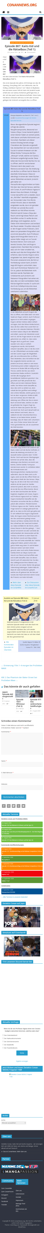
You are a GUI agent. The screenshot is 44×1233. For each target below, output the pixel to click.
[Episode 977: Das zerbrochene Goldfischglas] (36, 691)
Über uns (19, 1190)
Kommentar (6, 732)
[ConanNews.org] (3, 12)
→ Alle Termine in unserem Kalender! (14, 897)
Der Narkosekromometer (12, 1038)
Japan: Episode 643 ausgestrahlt (7, 695)
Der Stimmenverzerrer (11, 1042)
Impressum (19, 1200)
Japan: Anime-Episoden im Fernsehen (22, 43)
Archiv (3, 1120)
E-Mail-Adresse (7, 772)
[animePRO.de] (33, 1166)
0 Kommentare (31, 52)
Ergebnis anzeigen (22, 1061)
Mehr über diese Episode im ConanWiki (16, 585)
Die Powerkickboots (10, 1048)
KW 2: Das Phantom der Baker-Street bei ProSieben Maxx (19, 679)
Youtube (4, 1205)
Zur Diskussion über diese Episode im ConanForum (32, 585)
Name (4, 761)
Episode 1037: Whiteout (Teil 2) (20, 702)
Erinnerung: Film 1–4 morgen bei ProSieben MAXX (21, 667)
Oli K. (22, 52)
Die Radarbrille (9, 1045)
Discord (3, 1198)
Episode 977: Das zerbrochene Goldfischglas (35, 703)
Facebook (4, 1201)
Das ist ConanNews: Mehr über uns (15, 1151)
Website (4, 784)
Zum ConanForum (7, 1192)
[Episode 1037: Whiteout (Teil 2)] (22, 691)
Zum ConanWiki (6, 1188)
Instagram (4, 1195)
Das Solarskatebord (10, 1035)
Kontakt (18, 1197)
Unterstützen (20, 1194)
